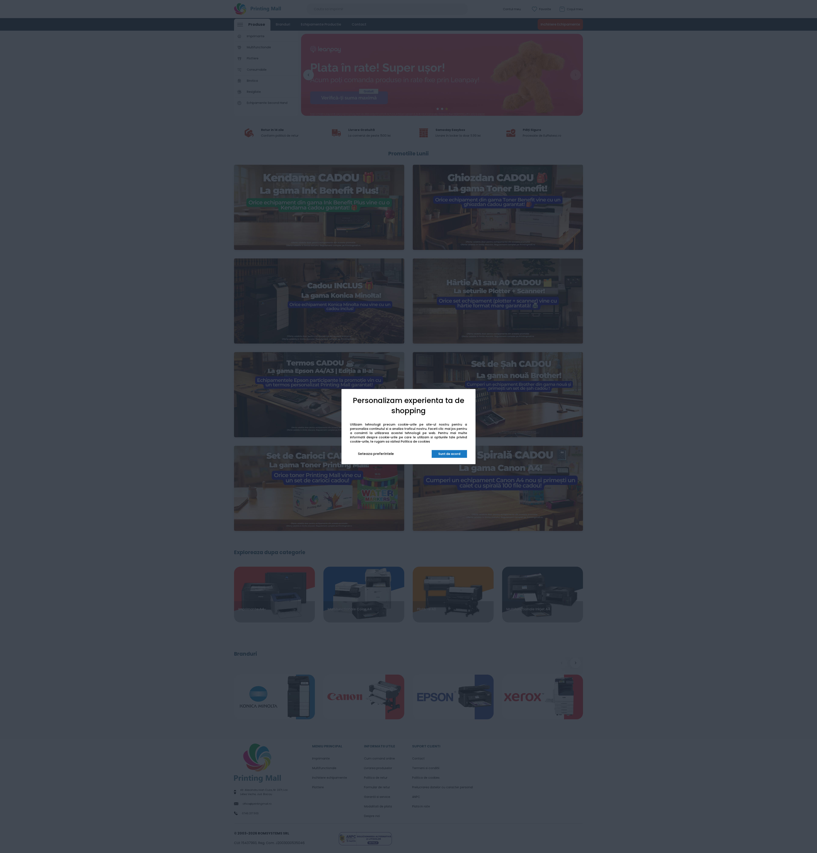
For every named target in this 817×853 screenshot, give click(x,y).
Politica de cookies (415, 441)
